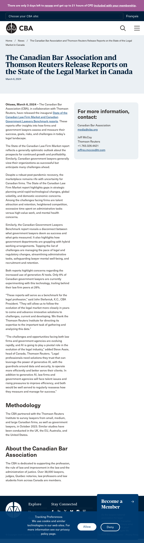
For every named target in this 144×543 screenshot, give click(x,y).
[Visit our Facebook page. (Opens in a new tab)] (54, 510)
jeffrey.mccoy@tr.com (91, 150)
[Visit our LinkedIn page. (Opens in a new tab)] (61, 510)
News (21, 40)
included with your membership (115, 5)
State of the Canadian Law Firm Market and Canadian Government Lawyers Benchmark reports (36, 117)
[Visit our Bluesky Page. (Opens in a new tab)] (73, 510)
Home (9, 40)
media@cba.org (88, 129)
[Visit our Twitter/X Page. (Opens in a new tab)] (67, 510)
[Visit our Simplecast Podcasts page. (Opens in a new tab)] (84, 510)
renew (49, 5)
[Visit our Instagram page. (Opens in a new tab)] (80, 510)
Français (132, 16)
